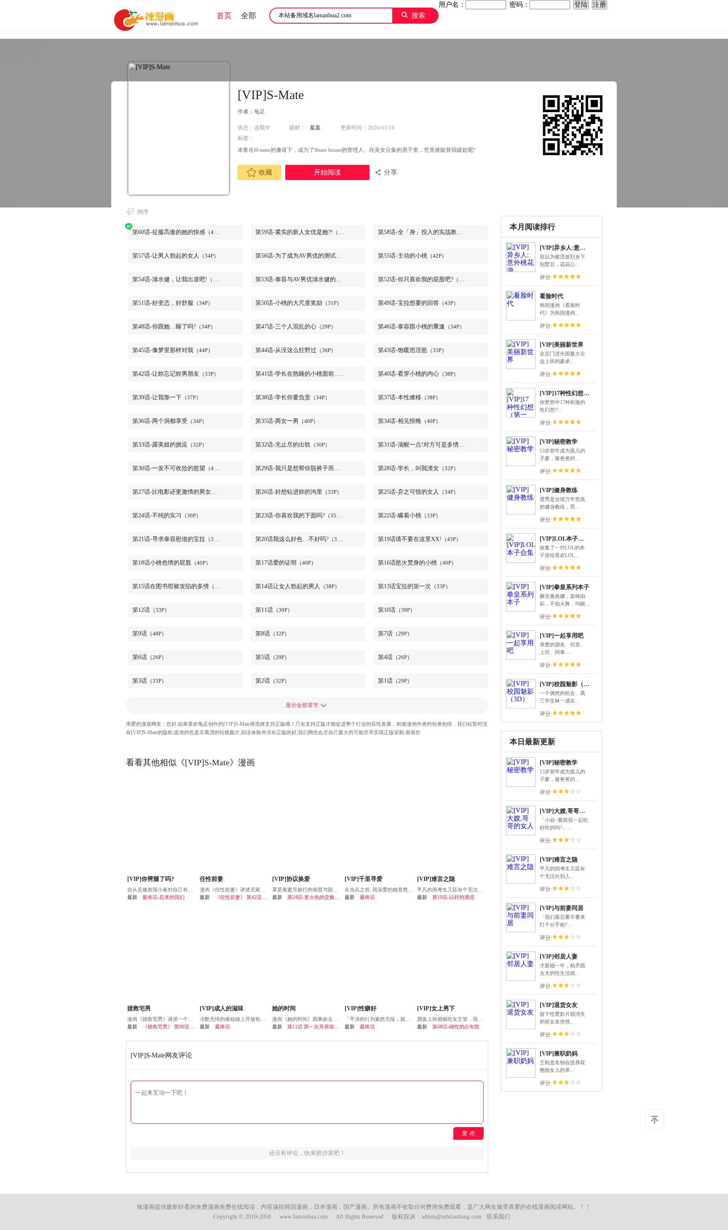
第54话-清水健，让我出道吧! (179, 279)
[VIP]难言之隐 (559, 859)
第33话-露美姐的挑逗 (169, 444)
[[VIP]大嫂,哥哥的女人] (520, 833)
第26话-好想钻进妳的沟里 (298, 492)
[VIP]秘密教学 (559, 442)
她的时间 (284, 1008)
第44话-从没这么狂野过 (295, 350)
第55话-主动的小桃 (412, 256)
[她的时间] (307, 955)
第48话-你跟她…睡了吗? (174, 326)
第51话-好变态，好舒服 (172, 303)
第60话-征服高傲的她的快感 (178, 232)
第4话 (395, 657)
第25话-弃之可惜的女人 (418, 492)
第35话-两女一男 (286, 421)
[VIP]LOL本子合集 (565, 539)
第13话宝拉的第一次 (414, 586)
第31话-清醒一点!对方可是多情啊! (432, 444)
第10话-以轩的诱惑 (453, 897)
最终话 (367, 897)
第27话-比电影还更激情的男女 (181, 492)
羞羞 (315, 127)
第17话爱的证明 (285, 563)
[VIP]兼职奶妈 (559, 1053)
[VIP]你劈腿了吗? (150, 879)
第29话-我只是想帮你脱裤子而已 (307, 468)
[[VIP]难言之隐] (520, 881)
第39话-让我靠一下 (166, 397)
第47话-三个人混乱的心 (295, 326)
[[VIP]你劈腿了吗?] (162, 826)
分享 (390, 172)
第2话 (272, 681)
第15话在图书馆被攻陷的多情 (180, 586)
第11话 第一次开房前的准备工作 (323, 1027)
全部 (248, 15)
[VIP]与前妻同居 (561, 908)
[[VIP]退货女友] (520, 1027)
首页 (224, 15)
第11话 (274, 610)
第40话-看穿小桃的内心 (418, 374)
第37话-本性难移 (409, 397)
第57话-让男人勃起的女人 (175, 256)
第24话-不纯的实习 (166, 515)
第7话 (395, 633)
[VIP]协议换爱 (291, 879)
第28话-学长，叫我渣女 (418, 468)
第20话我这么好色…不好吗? (301, 539)
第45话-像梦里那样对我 (172, 350)
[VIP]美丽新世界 (561, 345)
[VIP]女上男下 (436, 1008)
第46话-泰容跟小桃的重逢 (421, 326)
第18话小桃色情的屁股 (171, 563)
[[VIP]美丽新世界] (520, 366)
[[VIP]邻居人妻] (520, 978)
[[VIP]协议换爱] (307, 826)
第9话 (149, 633)
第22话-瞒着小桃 (409, 515)
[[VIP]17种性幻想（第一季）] (520, 415)
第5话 (272, 657)
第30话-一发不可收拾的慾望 (178, 468)
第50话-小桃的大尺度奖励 (298, 303)
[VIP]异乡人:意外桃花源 (571, 248)
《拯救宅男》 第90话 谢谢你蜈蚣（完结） (189, 1027)
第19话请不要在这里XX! (419, 539)
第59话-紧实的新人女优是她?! (304, 232)
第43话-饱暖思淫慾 (412, 350)
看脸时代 (551, 296)
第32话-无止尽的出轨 (292, 444)
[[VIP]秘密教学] (520, 463)
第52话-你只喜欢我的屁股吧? (425, 279)
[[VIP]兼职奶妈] (520, 1075)
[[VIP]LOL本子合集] (520, 560)
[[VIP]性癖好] (380, 955)
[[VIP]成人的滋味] (235, 955)
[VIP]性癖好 (361, 1008)
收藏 (265, 172)
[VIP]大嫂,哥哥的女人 (568, 811)
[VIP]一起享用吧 (561, 635)
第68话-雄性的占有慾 (455, 1027)
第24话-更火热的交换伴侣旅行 (321, 897)
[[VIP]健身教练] (520, 512)
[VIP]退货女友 (559, 1005)
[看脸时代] (520, 318)
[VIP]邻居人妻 (559, 956)
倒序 (143, 212)
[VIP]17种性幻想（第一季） (576, 393)
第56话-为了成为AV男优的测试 (305, 256)
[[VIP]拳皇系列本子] (520, 609)
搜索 (418, 15)
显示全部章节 (302, 705)
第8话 (272, 633)
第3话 (149, 681)
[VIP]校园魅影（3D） (568, 684)
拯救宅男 (139, 1008)
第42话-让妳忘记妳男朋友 (175, 374)
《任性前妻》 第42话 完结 (244, 897)
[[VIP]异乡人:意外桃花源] (520, 269)
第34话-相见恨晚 (409, 421)
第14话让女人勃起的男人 (297, 586)
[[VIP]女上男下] (452, 955)
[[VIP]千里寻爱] (380, 826)
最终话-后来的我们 (163, 897)
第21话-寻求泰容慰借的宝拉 (178, 539)
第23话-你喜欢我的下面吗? (300, 515)
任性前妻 (211, 879)
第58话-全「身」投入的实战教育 (430, 232)
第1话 (395, 681)
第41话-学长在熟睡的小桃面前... (307, 374)
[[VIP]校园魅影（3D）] (520, 706)
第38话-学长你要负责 (292, 397)
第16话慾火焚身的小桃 (417, 563)
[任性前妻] (235, 826)
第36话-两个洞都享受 (169, 421)
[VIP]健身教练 (559, 490)
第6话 (149, 657)
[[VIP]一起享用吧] (520, 657)
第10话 (396, 610)
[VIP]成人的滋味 (222, 1008)
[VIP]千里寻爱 (364, 879)
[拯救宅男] (162, 955)
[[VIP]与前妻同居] (520, 930)
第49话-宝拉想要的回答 (418, 303)
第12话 (151, 610)
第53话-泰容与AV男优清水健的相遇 (310, 279)
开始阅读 (327, 172)
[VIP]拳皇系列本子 (564, 587)
